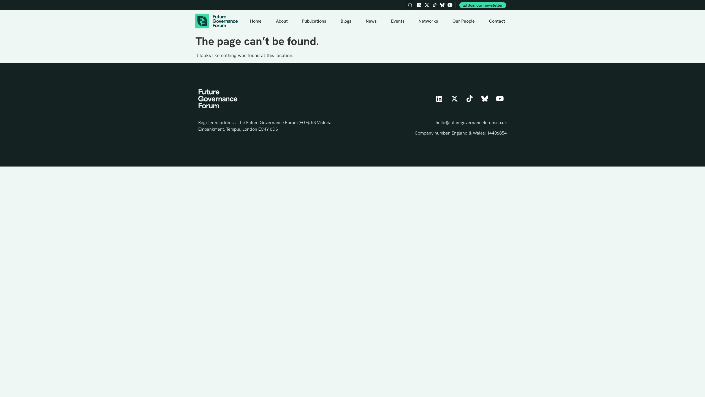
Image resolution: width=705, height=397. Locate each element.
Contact (497, 21)
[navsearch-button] (410, 5)
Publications (314, 21)
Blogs (346, 21)
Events (398, 21)
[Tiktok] (434, 5)
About (282, 21)
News (371, 21)
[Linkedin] (419, 5)
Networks (428, 21)
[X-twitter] (427, 5)
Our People (463, 21)
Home (256, 21)
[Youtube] (450, 5)
